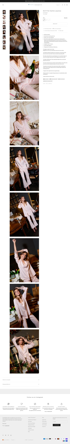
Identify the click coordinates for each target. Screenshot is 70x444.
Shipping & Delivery (31, 424)
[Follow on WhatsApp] (10, 435)
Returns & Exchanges (31, 426)
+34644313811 (7, 425)
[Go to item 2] (4, 17)
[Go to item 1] (4, 12)
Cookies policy (44, 423)
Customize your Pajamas (32, 419)
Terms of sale (44, 424)
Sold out (55, 23)
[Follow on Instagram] (5, 435)
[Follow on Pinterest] (8, 435)
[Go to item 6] (4, 37)
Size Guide (30, 421)
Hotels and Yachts (31, 429)
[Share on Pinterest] (49, 83)
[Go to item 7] (4, 42)
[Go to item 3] (4, 22)
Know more (4, 423)
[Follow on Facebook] (2, 435)
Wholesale (30, 428)
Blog (29, 431)
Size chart (65, 17)
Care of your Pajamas (31, 423)
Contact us (44, 426)
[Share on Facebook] (46, 83)
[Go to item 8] (4, 47)
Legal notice (44, 419)
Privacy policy (44, 421)
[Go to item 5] (4, 32)
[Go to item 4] (4, 27)
